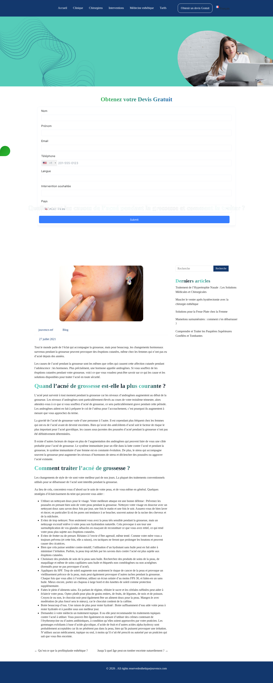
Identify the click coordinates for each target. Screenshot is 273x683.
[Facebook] (126, 676)
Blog (65, 329)
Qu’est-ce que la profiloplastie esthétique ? (61, 650)
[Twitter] (140, 676)
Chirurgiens (96, 7)
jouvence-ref (45, 329)
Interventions (116, 7)
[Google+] (133, 676)
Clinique (78, 7)
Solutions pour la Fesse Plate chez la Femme (202, 311)
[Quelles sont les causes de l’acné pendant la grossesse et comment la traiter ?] (101, 294)
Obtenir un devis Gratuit (195, 8)
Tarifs (163, 7)
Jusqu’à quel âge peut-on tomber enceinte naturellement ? (132, 650)
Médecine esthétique (142, 7)
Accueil (62, 7)
